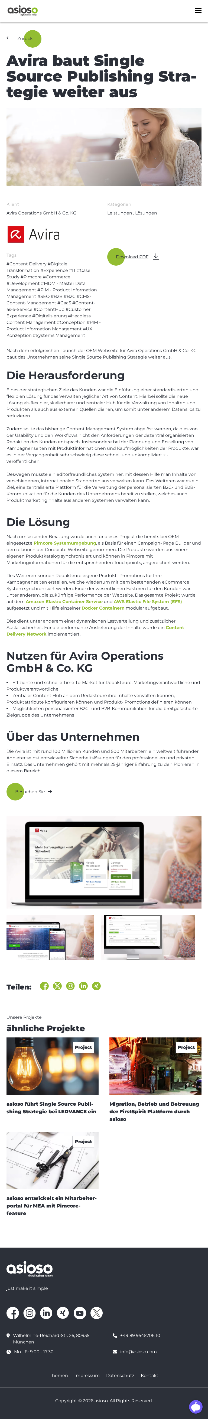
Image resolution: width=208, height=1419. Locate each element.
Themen (59, 1375)
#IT (72, 270)
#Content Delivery (26, 263)
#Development (23, 283)
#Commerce (56, 276)
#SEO (43, 296)
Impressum (87, 1375)
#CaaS (64, 302)
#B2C (70, 296)
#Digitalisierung (49, 315)
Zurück (25, 38)
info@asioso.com (138, 1351)
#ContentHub (49, 309)
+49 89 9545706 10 (140, 1335)
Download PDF (132, 256)
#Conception (71, 322)
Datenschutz (120, 1375)
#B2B (57, 296)
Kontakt (149, 1375)
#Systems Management (59, 335)
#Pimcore (31, 276)
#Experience (54, 270)
